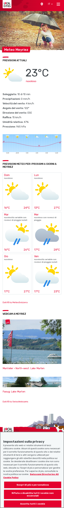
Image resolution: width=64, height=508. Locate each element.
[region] (32, 470)
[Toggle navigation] (58, 4)
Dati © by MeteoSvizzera (15, 302)
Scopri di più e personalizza (33, 485)
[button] (42, 4)
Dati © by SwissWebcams (15, 401)
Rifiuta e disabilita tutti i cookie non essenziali (33, 494)
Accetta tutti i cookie (32, 504)
